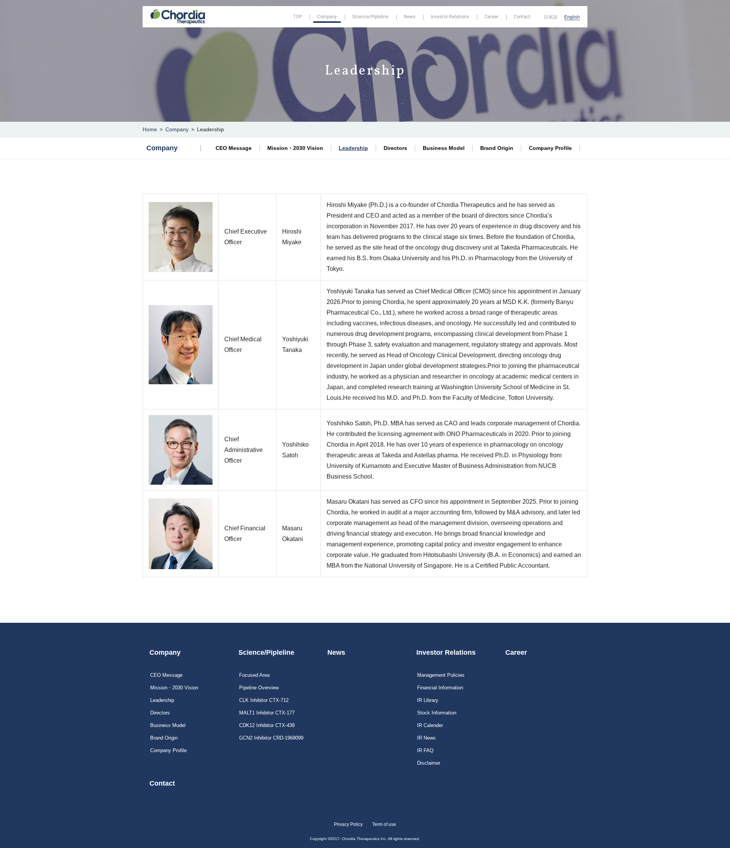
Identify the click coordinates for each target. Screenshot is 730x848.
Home (150, 129)
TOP (297, 16)
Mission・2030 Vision (295, 148)
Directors (395, 148)
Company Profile (550, 148)
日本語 (550, 17)
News (336, 652)
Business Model (444, 148)
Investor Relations (446, 652)
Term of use (384, 824)
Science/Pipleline (266, 652)
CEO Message (234, 148)
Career (516, 652)
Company (177, 129)
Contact (162, 783)
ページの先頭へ (610, 643)
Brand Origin (496, 148)
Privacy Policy (348, 824)
